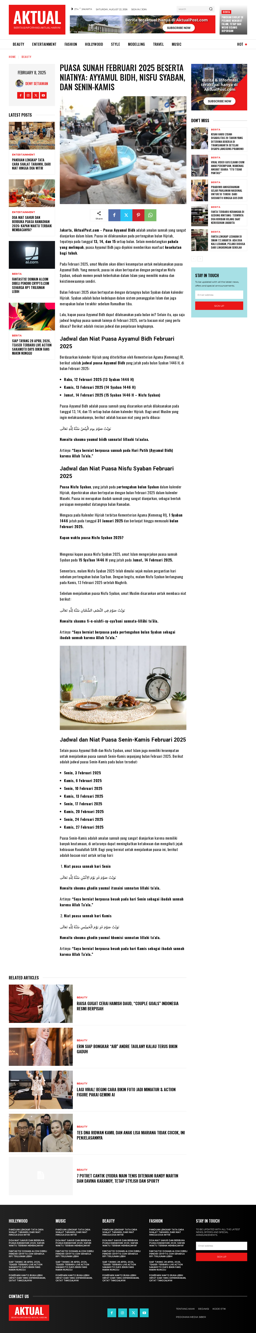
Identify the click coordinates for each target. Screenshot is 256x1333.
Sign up (219, 305)
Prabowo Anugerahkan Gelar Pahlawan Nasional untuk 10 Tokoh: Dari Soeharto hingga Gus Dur (227, 192)
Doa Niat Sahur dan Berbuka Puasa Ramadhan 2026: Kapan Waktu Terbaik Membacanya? (32, 223)
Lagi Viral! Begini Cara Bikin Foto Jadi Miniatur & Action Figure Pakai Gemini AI (126, 1092)
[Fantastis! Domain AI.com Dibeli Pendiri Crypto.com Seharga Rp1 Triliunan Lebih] (32, 255)
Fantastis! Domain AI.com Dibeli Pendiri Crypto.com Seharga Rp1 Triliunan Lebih (30, 285)
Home (12, 57)
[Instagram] (28, 95)
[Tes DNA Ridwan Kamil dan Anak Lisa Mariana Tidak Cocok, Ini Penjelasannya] (41, 1133)
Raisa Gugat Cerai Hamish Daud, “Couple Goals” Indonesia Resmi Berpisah (128, 1006)
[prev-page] (193, 258)
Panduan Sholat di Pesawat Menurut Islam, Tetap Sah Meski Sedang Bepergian (232, 24)
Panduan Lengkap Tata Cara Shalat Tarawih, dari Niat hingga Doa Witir (31, 164)
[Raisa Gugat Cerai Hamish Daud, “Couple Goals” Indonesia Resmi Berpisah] (41, 1004)
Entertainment (23, 155)
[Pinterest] (138, 215)
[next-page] (200, 258)
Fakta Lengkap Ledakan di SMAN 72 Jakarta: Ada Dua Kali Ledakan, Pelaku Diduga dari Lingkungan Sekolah (228, 241)
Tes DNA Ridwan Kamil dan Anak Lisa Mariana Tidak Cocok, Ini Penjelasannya (131, 1135)
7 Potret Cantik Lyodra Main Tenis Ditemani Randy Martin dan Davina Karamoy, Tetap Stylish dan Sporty (127, 1178)
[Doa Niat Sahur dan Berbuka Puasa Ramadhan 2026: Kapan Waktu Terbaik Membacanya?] (32, 193)
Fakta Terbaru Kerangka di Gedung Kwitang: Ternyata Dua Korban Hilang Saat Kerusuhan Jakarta (227, 217)
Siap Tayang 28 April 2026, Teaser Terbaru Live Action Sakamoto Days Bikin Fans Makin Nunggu (32, 347)
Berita (226, 12)
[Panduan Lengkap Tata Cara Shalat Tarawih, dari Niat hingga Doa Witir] (32, 136)
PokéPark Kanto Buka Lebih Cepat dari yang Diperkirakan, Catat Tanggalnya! (27, 1278)
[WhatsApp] (150, 215)
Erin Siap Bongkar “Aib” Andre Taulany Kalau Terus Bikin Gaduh (127, 1048)
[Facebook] (20, 95)
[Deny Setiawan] (20, 83)
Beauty (26, 57)
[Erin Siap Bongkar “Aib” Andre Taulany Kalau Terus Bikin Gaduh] (41, 1047)
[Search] (211, 9)
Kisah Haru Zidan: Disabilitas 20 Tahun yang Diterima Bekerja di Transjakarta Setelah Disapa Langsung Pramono (227, 141)
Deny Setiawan (36, 83)
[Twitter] (35, 95)
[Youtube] (43, 95)
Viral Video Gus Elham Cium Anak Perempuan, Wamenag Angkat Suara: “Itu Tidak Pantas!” (227, 167)
